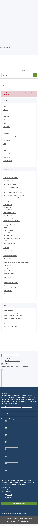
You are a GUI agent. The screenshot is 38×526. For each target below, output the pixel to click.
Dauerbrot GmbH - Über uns (12, 136)
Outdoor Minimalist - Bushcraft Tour (14, 321)
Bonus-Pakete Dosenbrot (11, 187)
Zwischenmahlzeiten (9, 243)
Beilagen (6, 227)
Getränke (6, 241)
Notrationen (7, 253)
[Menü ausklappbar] (2, 70)
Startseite (6, 113)
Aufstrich (6, 293)
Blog (5, 106)
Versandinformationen (10, 154)
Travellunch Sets (8, 215)
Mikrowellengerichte (9, 273)
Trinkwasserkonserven (10, 255)
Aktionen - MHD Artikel (10, 288)
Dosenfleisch (7, 265)
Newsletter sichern (6, 352)
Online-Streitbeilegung (12, 521)
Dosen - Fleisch (8, 230)
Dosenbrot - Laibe (9, 180)
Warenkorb (7, 116)
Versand (24, 513)
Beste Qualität (8, 323)
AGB (5, 143)
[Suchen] (35, 75)
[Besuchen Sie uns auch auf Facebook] (3, 509)
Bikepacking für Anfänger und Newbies (15, 313)
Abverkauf (7, 280)
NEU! (5, 285)
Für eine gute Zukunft (10, 329)
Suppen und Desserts (10, 212)
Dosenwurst (7, 270)
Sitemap (6, 150)
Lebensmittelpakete (9, 250)
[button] (26, 72)
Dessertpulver (8, 204)
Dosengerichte (8, 268)
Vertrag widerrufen (19, 503)
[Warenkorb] (34, 69)
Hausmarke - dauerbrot (11, 282)
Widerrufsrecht (8, 160)
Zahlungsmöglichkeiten (10, 147)
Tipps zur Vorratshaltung (25, 521)
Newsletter (7, 133)
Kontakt (6, 109)
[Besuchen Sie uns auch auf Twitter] (7, 509)
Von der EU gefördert (10, 326)
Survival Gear (7, 258)
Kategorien (7, 126)
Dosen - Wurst (8, 233)
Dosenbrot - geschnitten (11, 177)
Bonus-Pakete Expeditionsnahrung (14, 195)
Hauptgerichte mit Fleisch (11, 207)
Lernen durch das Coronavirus (13, 315)
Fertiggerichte (8, 235)
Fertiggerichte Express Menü (12, 238)
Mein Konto (7, 119)
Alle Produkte (8, 277)
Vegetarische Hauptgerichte (12, 220)
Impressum (7, 157)
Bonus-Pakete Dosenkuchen (12, 190)
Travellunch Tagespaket (10, 218)
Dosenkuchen (8, 290)
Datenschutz (7, 140)
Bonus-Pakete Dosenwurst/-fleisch (14, 192)
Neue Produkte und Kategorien (13, 318)
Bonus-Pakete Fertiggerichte (12, 198)
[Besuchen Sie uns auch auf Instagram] (12, 509)
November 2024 (8, 310)
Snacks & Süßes (8, 210)
